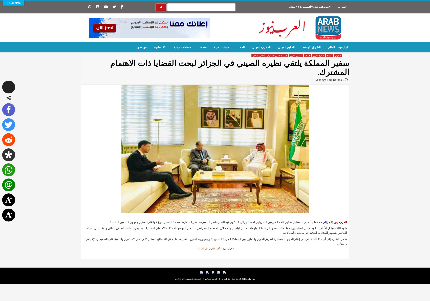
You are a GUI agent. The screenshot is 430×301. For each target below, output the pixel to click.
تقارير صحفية (258, 55)
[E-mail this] (8, 184)
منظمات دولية (182, 47)
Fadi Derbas (334, 80)
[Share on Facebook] (8, 109)
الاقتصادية (160, 47)
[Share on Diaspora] (8, 154)
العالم (331, 47)
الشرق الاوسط (311, 47)
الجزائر (338, 55)
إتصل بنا (342, 6)
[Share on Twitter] (8, 124)
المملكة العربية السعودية (276, 55)
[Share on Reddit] (8, 139)
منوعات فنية (221, 47)
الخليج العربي (286, 47)
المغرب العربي (261, 47)
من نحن (142, 47)
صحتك (203, 47)
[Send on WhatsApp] (8, 169)
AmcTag (206, 279)
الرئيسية (343, 47)
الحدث (241, 47)
